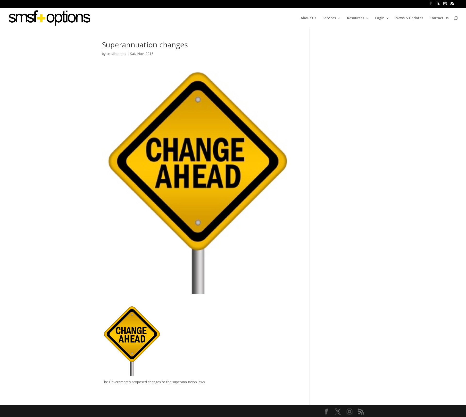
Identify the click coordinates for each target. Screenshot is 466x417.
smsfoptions (116, 53)
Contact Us (439, 18)
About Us (308, 18)
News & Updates (409, 18)
